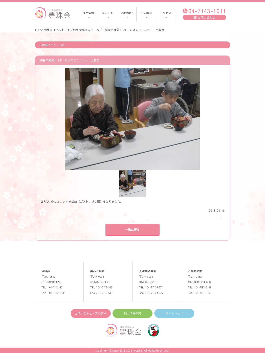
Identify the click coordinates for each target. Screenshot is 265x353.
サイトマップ (174, 313)
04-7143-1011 (207, 11)
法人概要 (146, 13)
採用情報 (88, 13)
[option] (132, 119)
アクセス (165, 13)
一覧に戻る (132, 229)
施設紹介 (127, 13)
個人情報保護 (132, 313)
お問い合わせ (206, 17)
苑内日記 (107, 13)
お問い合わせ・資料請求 (91, 313)
